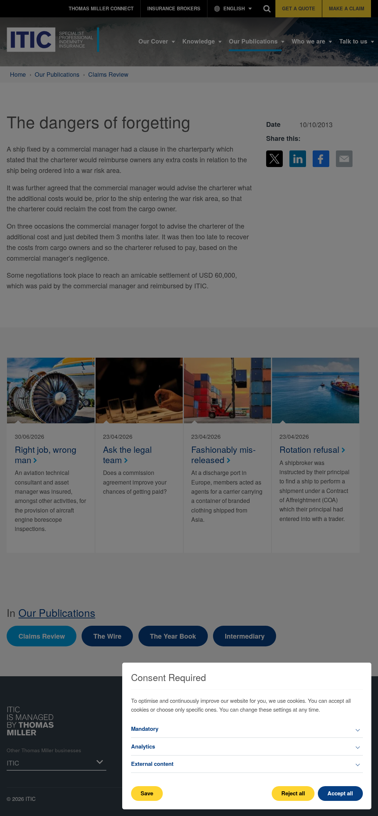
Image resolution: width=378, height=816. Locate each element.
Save (147, 793)
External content (152, 764)
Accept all (340, 793)
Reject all (293, 793)
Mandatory (144, 729)
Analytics (143, 746)
